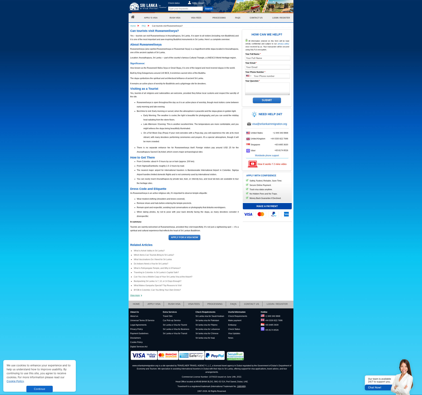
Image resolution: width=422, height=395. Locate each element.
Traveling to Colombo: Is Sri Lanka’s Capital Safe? (156, 272)
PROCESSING (215, 304)
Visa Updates (234, 333)
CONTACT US (251, 304)
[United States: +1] (247, 76)
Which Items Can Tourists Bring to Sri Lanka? (154, 255)
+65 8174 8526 (281, 150)
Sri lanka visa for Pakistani (207, 320)
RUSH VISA (174, 304)
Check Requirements (237, 316)
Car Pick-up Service (172, 320)
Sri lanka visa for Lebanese (208, 329)
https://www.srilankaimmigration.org (148, 7)
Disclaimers (135, 338)
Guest (201, 3)
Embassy (232, 325)
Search (208, 8)
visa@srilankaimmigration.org (269, 124)
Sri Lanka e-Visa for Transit (175, 333)
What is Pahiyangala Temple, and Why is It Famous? (157, 268)
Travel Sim (167, 316)
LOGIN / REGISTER (277, 304)
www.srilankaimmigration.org (145, 365)
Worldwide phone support (267, 155)
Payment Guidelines (139, 333)
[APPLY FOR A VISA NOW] (184, 237)
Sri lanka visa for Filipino (206, 325)
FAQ (144, 26)
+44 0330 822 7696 (279, 139)
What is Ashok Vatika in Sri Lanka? (149, 251)
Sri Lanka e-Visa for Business (176, 329)
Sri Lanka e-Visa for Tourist (175, 325)
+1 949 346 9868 (280, 133)
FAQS (233, 304)
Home (133, 26)
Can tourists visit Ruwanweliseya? (167, 26)
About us (134, 316)
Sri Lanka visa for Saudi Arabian (210, 316)
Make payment (234, 320)
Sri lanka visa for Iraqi (205, 338)
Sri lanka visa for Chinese (207, 333)
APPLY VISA (154, 304)
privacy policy (283, 44)
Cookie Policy (136, 342)
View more (135, 295)
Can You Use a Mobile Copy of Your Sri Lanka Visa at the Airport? (163, 277)
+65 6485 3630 (281, 144)
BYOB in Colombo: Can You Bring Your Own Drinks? (157, 290)
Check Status (234, 329)
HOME (136, 304)
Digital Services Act (138, 347)
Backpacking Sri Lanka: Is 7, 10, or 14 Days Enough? (157, 281)
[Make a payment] (267, 210)
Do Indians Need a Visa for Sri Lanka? (151, 264)
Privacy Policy (136, 329)
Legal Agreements (138, 325)
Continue (39, 389)
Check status (174, 3)
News (230, 338)
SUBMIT (267, 100)
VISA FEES (194, 304)
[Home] (133, 17)
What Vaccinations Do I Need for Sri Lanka (153, 259)
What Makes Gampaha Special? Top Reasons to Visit (157, 285)
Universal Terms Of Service (142, 320)
